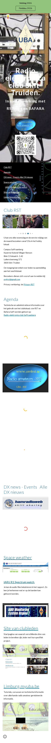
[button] (3, 17)
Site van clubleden (11, 192)
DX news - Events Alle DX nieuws (18, 177)
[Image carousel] (26, 224)
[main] (26, 89)
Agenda (7, 172)
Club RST (8, 167)
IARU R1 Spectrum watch (16, 187)
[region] (25, 6)
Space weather (10, 182)
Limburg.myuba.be (12, 197)
